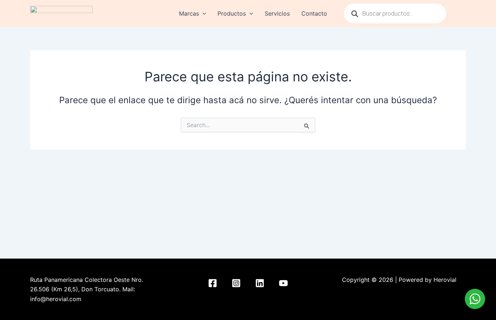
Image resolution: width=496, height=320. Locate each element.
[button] (202, 13)
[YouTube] (283, 283)
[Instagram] (236, 283)
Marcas (189, 13)
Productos (231, 13)
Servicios (277, 13)
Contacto (314, 13)
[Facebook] (212, 283)
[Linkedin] (260, 283)
